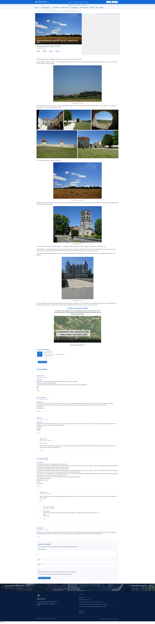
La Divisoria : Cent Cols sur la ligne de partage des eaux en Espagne (93, 604)
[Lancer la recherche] (119, 2)
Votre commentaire (42, 549)
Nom (39, 559)
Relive (84, 344)
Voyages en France (64, 7)
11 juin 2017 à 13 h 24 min (42, 399)
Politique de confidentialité (113, 619)
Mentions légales (103, 619)
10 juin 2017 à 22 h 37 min (43, 529)
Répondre (38, 390)
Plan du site (81, 597)
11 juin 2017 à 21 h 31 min (48, 508)
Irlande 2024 (56, 7)
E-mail (39, 564)
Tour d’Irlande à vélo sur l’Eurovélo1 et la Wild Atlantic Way (91, 601)
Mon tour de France (84, 7)
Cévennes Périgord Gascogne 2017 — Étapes (54, 10)
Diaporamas (76, 2)
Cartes (96, 7)
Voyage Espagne (74, 7)
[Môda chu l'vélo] (38, 595)
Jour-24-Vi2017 (48, 352)
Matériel (102, 7)
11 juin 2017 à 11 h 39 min (42, 419)
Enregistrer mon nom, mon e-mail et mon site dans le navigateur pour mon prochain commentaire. (57, 571)
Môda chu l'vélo (42, 1)
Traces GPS (70, 2)
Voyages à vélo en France (84, 599)
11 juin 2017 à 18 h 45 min (42, 377)
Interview (81, 2)
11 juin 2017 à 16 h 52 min (45, 493)
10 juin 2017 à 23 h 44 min (43, 459)
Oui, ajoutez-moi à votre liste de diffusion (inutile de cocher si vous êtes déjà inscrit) (55, 574)
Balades (92, 7)
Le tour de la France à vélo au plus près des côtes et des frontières (92, 606)
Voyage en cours (46, 7)
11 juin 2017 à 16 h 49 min (45, 440)
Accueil (37, 7)
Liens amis (86, 2)
